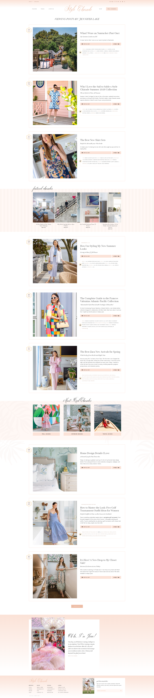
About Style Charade (72, 655)
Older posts (77, 606)
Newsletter (50, 692)
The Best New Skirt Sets (92, 140)
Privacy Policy (62, 689)
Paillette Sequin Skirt (87, 377)
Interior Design (77, 434)
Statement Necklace (97, 375)
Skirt (99, 157)
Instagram (50, 687)
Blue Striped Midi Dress (106, 532)
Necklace (116, 157)
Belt (110, 265)
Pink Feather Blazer (86, 375)
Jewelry (89, 267)
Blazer (87, 263)
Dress (84, 49)
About (30, 1)
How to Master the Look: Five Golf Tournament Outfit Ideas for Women (99, 509)
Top (83, 157)
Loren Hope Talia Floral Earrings (105, 378)
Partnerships (40, 689)
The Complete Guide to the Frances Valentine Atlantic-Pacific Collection (99, 300)
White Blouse (93, 378)
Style (30, 687)
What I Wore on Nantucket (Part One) (100, 33)
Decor (30, 690)
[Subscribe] (121, 690)
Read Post (44, 227)
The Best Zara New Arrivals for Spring (100, 351)
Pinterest (49, 690)
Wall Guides (46, 434)
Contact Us (40, 692)
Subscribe (36, 1)
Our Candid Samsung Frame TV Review (88, 225)
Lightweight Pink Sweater (88, 380)
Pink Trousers (85, 378)
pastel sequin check (100, 322)
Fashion (34, 8)
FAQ (38, 690)
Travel (43, 8)
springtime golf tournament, (111, 517)
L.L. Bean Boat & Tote (98, 53)
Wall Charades (112, 8)
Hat (95, 51)
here (88, 53)
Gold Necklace (103, 377)
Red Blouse (96, 377)
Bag (106, 49)
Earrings (93, 113)
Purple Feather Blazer (113, 377)
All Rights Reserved (63, 692)
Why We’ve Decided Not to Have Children (65, 225)
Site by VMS (31, 695)
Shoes (99, 111)
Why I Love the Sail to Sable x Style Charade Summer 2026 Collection (98, 88)
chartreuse (84, 328)
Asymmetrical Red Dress (109, 375)
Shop (100, 8)
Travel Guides (108, 434)
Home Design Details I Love (94, 453)
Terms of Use (61, 687)
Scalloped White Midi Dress (99, 535)
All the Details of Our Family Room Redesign (43, 225)
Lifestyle (51, 8)
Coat (107, 322)
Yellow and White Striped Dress (99, 533)
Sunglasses (115, 111)
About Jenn (40, 687)
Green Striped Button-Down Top (90, 532)
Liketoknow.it (51, 689)
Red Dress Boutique (91, 504)
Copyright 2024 (62, 690)
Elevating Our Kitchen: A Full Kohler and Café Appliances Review (110, 226)
